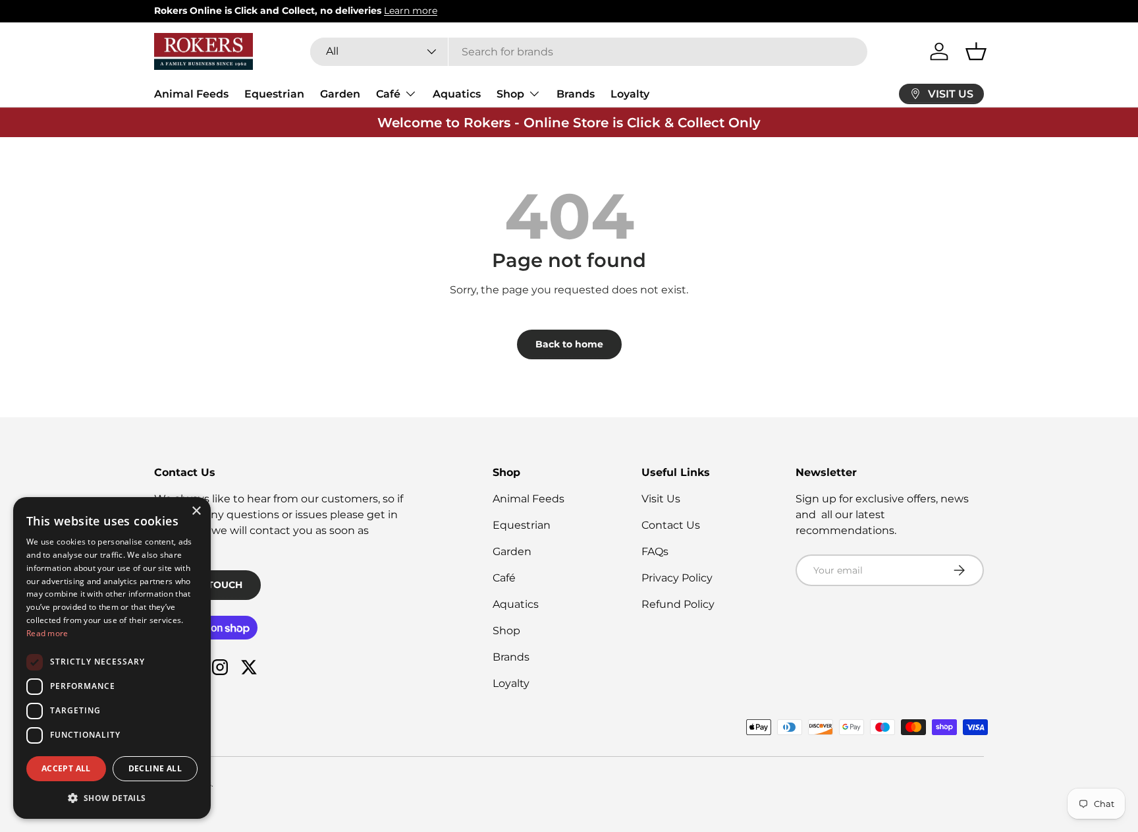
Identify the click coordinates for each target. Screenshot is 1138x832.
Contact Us (670, 525)
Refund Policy (678, 604)
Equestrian (274, 94)
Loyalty (629, 94)
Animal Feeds (191, 94)
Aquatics (457, 94)
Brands (575, 94)
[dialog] (112, 658)
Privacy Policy (677, 578)
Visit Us (660, 498)
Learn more (410, 10)
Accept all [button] (66, 768)
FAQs (654, 551)
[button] (976, 51)
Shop (510, 94)
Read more (47, 633)
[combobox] (589, 52)
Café (388, 94)
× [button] (196, 511)
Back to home (569, 344)
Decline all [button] (155, 768)
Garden (340, 94)
